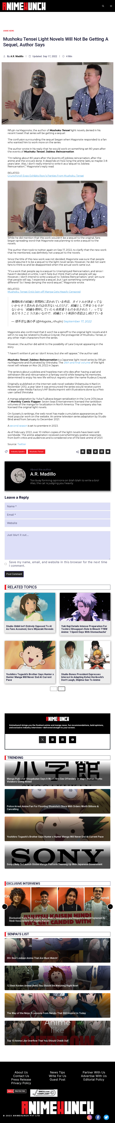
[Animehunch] (23, 6)
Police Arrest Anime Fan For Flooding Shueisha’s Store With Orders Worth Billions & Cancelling (53, 808)
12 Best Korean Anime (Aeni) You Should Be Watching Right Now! (42, 985)
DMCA (10, 1091)
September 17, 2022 (78, 321)
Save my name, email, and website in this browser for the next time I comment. (58, 563)
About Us (21, 1072)
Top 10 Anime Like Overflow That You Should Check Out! (37, 1040)
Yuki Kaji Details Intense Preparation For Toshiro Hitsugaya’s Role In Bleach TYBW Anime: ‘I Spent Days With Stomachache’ (84, 629)
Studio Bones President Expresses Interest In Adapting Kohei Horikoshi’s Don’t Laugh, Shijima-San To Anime (82, 677)
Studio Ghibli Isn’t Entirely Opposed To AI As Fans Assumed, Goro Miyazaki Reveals (29, 627)
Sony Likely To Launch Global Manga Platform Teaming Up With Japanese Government (54, 864)
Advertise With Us (94, 1076)
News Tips (57, 1072)
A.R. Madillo (17, 56)
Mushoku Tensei (36, 451)
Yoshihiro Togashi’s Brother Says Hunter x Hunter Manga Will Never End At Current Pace (30, 677)
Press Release (21, 1079)
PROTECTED (20, 1091)
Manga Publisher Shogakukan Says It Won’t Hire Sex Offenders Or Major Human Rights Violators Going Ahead (54, 780)
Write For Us (57, 1076)
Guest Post (57, 1079)
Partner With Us (94, 1072)
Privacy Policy (21, 1083)
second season (18, 425)
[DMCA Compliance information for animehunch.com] (44, 1095)
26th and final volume (77, 362)
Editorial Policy (93, 1079)
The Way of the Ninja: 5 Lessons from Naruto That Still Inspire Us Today (46, 1013)
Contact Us (21, 1076)
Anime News (8, 31)
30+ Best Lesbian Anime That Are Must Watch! (32, 958)
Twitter (21, 444)
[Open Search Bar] (103, 6)
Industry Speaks (18, 451)
